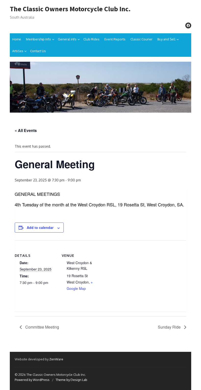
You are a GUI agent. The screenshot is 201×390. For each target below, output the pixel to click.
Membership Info (38, 39)
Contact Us (38, 51)
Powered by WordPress (32, 380)
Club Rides (91, 39)
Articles (17, 51)
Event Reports (115, 39)
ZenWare (56, 359)
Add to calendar (40, 227)
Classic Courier (141, 39)
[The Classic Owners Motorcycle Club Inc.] (100, 87)
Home (16, 39)
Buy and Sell (166, 39)
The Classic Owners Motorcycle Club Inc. (70, 9)
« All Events (26, 130)
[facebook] (188, 25)
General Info (67, 39)
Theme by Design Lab (71, 380)
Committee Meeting (41, 327)
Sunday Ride (170, 327)
